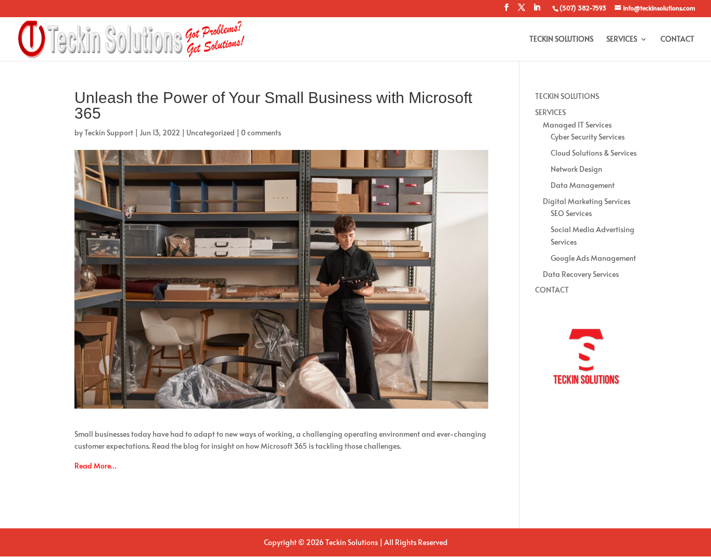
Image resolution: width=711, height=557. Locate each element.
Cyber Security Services (588, 137)
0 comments (261, 132)
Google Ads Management (593, 258)
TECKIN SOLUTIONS (561, 39)
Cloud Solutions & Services (594, 153)
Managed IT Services (577, 125)
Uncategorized (210, 132)
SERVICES (621, 39)
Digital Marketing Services (586, 201)
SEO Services (571, 213)
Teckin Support (108, 132)
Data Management (583, 185)
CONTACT (677, 39)
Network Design (576, 169)
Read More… (95, 466)
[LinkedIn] (536, 10)
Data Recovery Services (581, 274)
